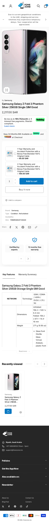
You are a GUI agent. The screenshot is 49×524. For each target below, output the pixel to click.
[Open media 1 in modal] (24, 62)
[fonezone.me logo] (7, 436)
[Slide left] (3, 19)
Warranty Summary (27, 274)
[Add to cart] (8, 411)
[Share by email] (29, 227)
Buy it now (24, 189)
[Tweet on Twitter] (16, 227)
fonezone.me (27, 520)
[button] (3, 6)
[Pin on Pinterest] (23, 227)
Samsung (7, 100)
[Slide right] (45, 19)
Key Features (9, 274)
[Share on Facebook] (10, 227)
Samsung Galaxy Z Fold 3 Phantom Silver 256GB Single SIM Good (13, 399)
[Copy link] (36, 227)
